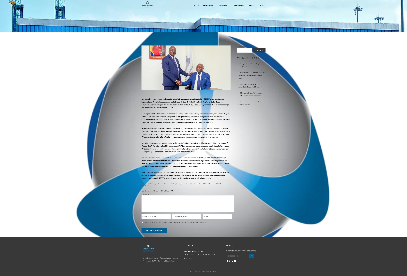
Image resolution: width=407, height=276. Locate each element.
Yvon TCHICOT (216, 184)
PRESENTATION (208, 5)
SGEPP (209, 184)
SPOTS (262, 5)
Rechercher (241, 46)
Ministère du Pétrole (196, 184)
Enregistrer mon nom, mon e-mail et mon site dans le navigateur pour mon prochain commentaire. (176, 222)
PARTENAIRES (239, 5)
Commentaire (146, 194)
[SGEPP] (147, 4)
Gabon (178, 184)
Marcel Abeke (185, 184)
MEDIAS (251, 5)
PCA (204, 184)
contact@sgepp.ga (195, 251)
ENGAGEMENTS (224, 5)
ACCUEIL (197, 5)
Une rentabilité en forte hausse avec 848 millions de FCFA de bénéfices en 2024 (251, 75)
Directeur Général (169, 184)
